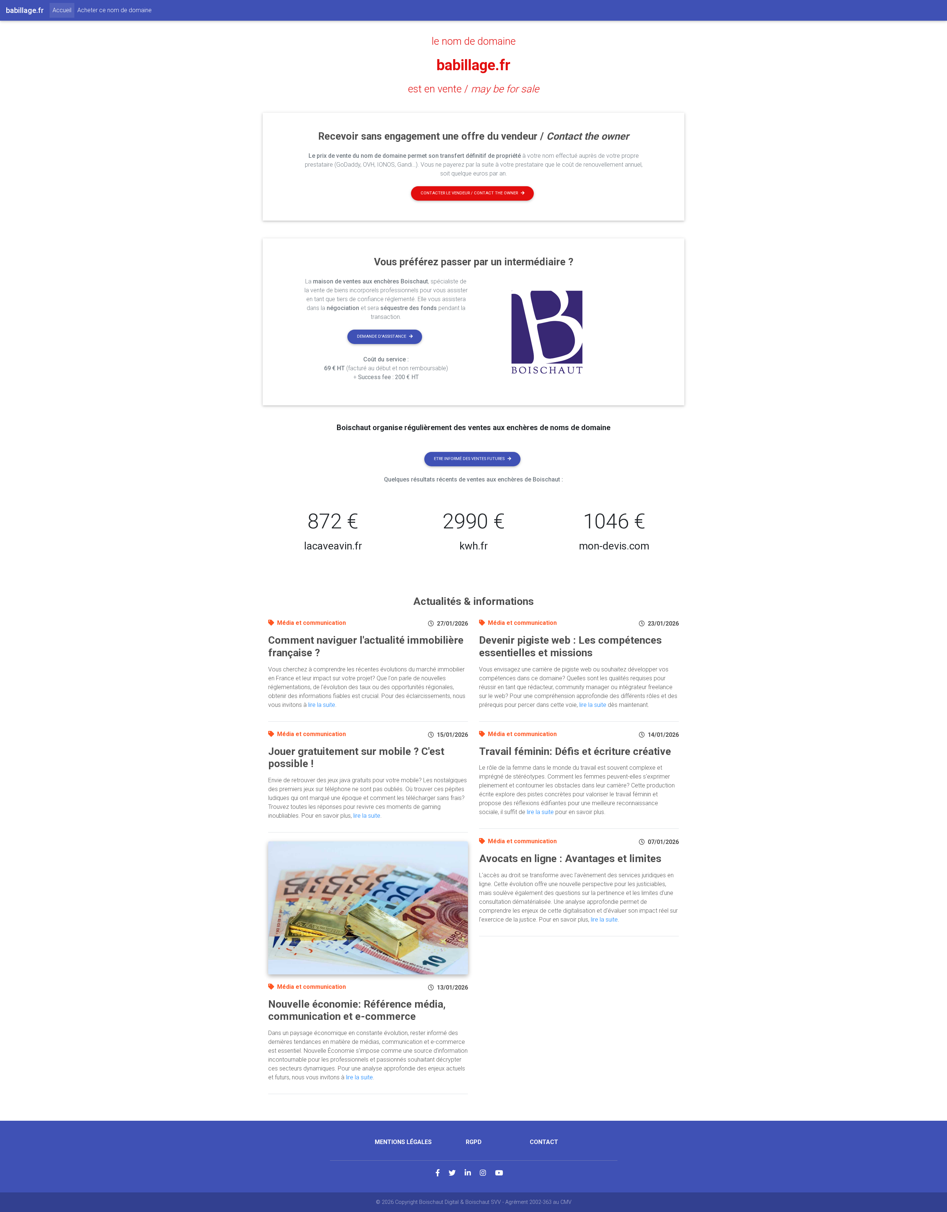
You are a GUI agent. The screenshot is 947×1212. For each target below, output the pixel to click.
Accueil (63, 10)
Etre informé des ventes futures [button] (469, 458)
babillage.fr (473, 65)
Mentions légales (403, 1141)
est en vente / (473, 89)
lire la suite (321, 704)
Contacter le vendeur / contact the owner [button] (469, 193)
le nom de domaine (474, 41)
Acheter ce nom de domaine (114, 10)
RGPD (474, 1141)
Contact (544, 1141)
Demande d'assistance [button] (381, 336)
